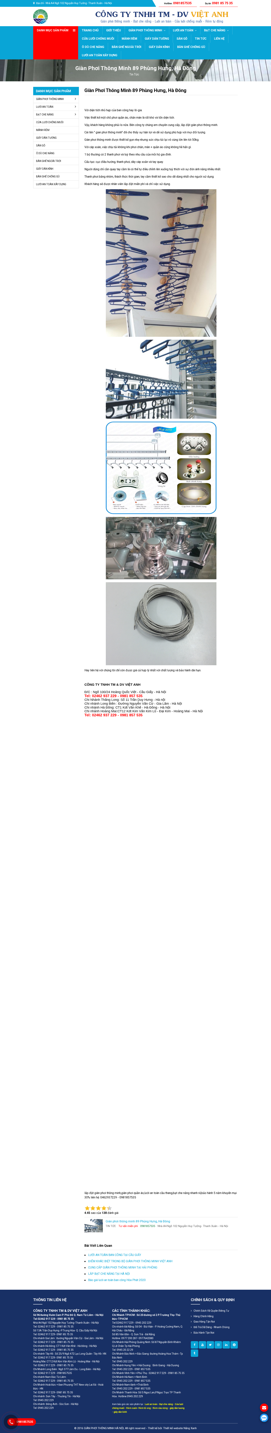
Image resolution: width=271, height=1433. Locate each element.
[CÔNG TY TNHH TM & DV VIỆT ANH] (40, 16)
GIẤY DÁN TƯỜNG (157, 38)
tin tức (134, 74)
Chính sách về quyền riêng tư (211, 1310)
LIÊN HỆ (219, 38)
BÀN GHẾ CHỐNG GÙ (191, 47)
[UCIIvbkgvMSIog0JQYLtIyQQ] (202, 1345)
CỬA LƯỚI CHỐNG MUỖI (98, 38)
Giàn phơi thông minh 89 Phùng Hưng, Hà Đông (135, 90)
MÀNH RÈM (129, 38)
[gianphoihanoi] (234, 1345)
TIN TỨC (200, 38)
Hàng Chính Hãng (203, 1316)
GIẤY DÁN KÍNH (159, 47)
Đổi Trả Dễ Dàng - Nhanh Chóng (212, 1327)
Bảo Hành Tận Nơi (204, 1332)
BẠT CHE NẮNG (215, 30)
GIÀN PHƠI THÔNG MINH (145, 30)
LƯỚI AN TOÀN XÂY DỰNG (99, 55)
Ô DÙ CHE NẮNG (93, 47)
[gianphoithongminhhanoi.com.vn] (194, 1345)
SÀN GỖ (182, 38)
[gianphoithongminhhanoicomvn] (226, 1345)
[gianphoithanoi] (210, 1345)
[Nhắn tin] (264, 1407)
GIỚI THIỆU (113, 30)
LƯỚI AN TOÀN (183, 30)
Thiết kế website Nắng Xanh (180, 1428)
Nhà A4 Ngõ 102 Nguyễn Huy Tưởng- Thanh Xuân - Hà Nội (79, 3)
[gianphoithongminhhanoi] (194, 1353)
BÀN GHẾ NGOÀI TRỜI (126, 47)
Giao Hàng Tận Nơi (204, 1321)
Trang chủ (90, 30)
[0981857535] (264, 1418)
